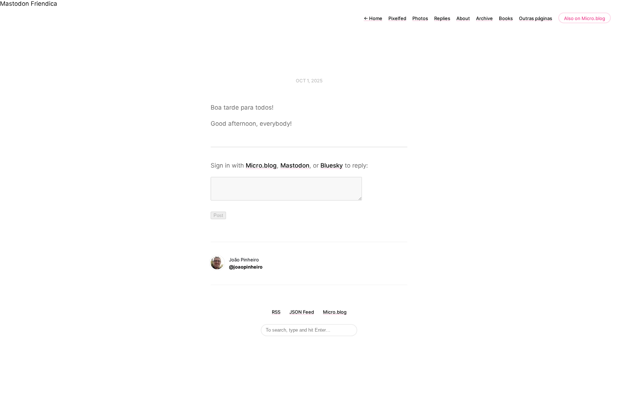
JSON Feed (301, 312)
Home (373, 18)
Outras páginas (535, 18)
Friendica (44, 3)
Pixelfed (397, 18)
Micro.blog (261, 165)
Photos (420, 18)
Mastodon (14, 3)
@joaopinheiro (246, 267)
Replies (442, 18)
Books (506, 18)
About (463, 18)
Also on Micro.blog (584, 18)
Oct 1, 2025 (309, 80)
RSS (276, 312)
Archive (484, 18)
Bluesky (331, 165)
